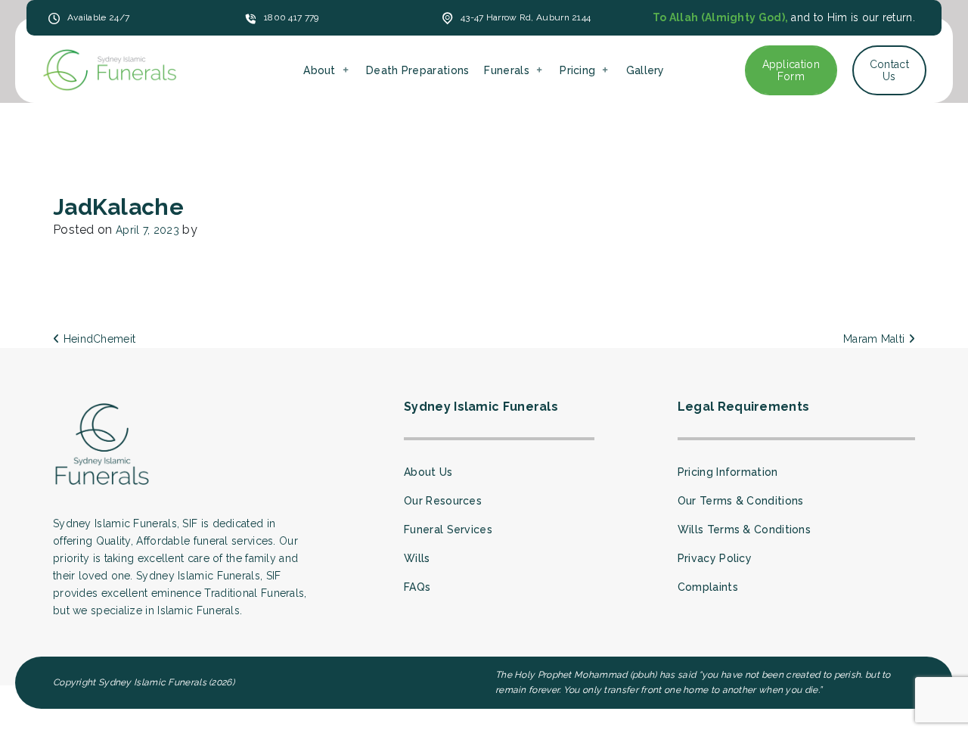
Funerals (506, 70)
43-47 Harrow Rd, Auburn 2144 (526, 17)
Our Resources (443, 501)
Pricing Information (728, 472)
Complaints (708, 587)
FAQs (417, 587)
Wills (417, 558)
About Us (428, 472)
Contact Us (889, 70)
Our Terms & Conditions (741, 501)
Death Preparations (417, 70)
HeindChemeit (97, 339)
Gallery (645, 70)
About (319, 70)
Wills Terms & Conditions (744, 529)
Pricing (577, 70)
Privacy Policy (715, 558)
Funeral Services (448, 529)
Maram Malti (875, 339)
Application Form (791, 70)
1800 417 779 (291, 17)
